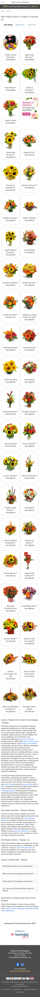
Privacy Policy (17, 989)
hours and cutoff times (24, 847)
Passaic (14, 908)
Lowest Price (31, 25)
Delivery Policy (20, 992)
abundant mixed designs (28, 743)
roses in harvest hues (30, 741)
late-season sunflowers (26, 739)
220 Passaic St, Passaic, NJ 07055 (20, 953)
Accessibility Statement (31, 989)
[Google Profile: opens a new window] (22, 964)
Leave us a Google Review (20, 971)
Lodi (2, 910)
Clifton (8, 908)
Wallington (21, 908)
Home (2, 11)
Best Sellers (8, 25)
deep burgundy (27, 784)
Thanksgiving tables (8, 790)
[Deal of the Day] (29, 110)
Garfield (35, 908)
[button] (35, 992)
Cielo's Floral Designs (20, 2)
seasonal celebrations (21, 831)
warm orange (9, 784)
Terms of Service (6, 989)
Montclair (28, 908)
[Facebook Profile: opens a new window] (17, 964)
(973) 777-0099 (20, 955)
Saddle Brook (9, 910)
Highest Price (20, 25)
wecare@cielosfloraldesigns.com (20, 957)
